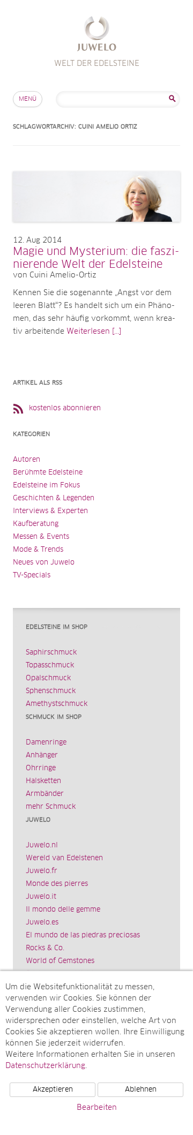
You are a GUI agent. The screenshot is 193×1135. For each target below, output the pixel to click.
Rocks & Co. (45, 948)
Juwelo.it (41, 896)
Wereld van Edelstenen (64, 858)
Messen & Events (41, 536)
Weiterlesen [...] (93, 331)
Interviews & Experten (50, 511)
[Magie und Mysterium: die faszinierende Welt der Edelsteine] (96, 232)
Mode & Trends (38, 549)
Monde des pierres (57, 884)
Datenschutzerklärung (45, 1066)
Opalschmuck (48, 678)
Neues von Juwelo (44, 562)
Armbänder (45, 794)
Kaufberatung (35, 524)
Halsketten (43, 781)
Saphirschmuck (51, 652)
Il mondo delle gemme (63, 909)
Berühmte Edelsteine (48, 472)
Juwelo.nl (42, 845)
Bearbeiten (97, 1107)
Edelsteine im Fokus (46, 485)
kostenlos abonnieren (65, 408)
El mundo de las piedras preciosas (83, 935)
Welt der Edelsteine (97, 35)
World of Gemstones (60, 961)
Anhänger (42, 755)
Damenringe (46, 742)
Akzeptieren (53, 1089)
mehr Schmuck (51, 806)
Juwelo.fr (41, 871)
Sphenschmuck (51, 691)
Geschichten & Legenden (53, 498)
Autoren (26, 459)
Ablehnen (141, 1089)
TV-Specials (31, 575)
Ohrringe (41, 768)
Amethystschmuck (56, 704)
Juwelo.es (42, 922)
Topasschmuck (50, 665)
